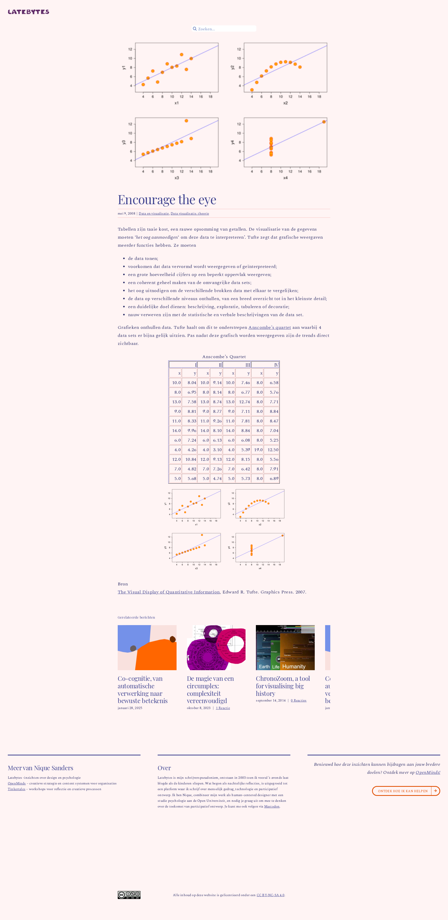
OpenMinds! (428, 776)
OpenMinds (17, 787)
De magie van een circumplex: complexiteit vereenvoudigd (215, 693)
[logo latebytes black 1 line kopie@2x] (28, 12)
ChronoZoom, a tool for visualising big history (298, 685)
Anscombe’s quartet (269, 327)
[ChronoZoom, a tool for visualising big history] (298, 628)
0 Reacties (309, 696)
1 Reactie (228, 711)
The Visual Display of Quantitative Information (169, 592)
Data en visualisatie (154, 213)
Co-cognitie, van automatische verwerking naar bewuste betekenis (143, 693)
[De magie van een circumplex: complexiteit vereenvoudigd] (224, 628)
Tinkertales (16, 792)
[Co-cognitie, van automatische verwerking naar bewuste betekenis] (150, 628)
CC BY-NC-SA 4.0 (270, 898)
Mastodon (272, 810)
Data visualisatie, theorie (190, 213)
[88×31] (129, 897)
